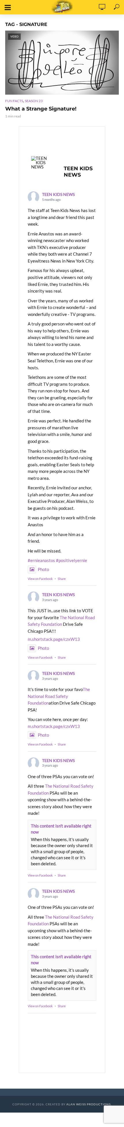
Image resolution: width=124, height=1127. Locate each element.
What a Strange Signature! (40, 109)
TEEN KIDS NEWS (58, 194)
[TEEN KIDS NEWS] (42, 163)
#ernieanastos (41, 560)
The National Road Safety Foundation (59, 696)
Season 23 (34, 101)
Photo (43, 569)
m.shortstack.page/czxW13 (54, 639)
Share (62, 579)
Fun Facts (14, 101)
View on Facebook (40, 579)
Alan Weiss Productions (88, 1104)
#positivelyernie (71, 560)
